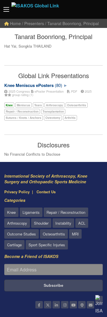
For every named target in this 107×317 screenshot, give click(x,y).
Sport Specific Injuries (47, 244)
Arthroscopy (17, 223)
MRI (75, 234)
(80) (58, 85)
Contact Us (46, 191)
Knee (11, 212)
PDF (73, 91)
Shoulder (41, 223)
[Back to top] (88, 281)
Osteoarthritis (54, 234)
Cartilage (14, 244)
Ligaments (31, 212)
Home (15, 23)
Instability (63, 223)
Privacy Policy (17, 191)
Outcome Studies (21, 234)
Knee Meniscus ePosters (29, 85)
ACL (81, 223)
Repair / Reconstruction (66, 212)
